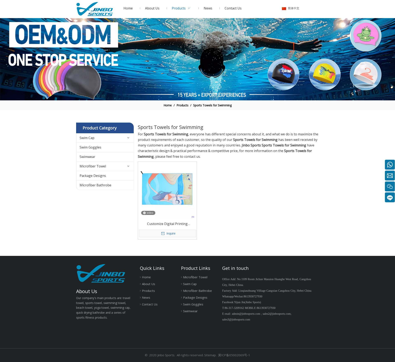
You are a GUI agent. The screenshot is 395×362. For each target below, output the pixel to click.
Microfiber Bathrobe (95, 185)
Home (146, 277)
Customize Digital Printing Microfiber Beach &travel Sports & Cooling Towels (167, 224)
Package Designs (93, 175)
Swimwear (87, 156)
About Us (148, 284)
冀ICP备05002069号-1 (234, 355)
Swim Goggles (90, 147)
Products (148, 291)
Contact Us (150, 304)
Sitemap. (210, 355)
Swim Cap (87, 138)
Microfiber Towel (93, 166)
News (146, 297)
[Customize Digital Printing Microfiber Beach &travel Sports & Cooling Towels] (167, 190)
